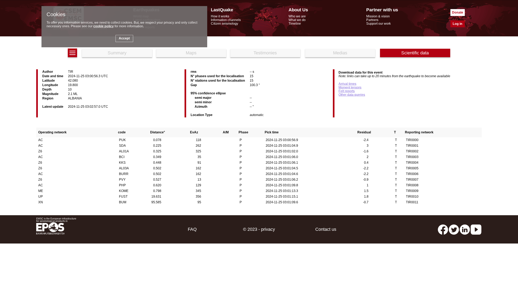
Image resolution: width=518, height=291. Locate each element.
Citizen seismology (224, 23)
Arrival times (347, 83)
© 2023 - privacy (259, 229)
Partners (372, 20)
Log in (457, 23)
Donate (457, 12)
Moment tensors (350, 87)
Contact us (325, 229)
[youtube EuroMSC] (476, 229)
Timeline (295, 23)
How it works (220, 16)
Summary (117, 52)
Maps (191, 52)
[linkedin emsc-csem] (465, 229)
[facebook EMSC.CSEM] (443, 229)
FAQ (192, 229)
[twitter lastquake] (454, 229)
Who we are (297, 16)
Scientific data (415, 52)
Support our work (378, 23)
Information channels (226, 20)
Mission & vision (378, 16)
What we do (297, 20)
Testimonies (265, 52)
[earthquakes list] (72, 52)
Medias (340, 52)
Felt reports (347, 91)
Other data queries (352, 94)
